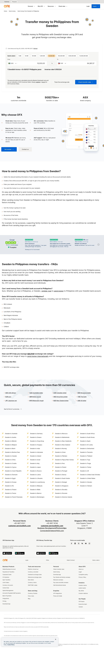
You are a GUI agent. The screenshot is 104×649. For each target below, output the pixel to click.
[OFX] (7, 6)
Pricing (4, 601)
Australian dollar (36, 393)
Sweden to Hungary (36, 445)
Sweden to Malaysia (36, 486)
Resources (51, 6)
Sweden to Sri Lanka (86, 445)
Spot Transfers (6, 579)
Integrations (6, 598)
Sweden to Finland (10, 489)
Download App (6, 603)
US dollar (82, 400)
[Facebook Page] (71, 543)
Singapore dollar (84, 393)
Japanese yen (11, 400)
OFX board (81, 601)
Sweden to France (10, 493)
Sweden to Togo (85, 459)
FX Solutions (6, 577)
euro (8, 397)
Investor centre (83, 585)
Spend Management (8, 590)
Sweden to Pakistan (61, 456)
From (8, 59)
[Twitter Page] (78, 543)
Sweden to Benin (10, 448)
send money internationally (38, 356)
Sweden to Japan (35, 467)
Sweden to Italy (34, 463)
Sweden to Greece (35, 437)
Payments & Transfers (8, 572)
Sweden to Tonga (85, 463)
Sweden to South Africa (87, 433)
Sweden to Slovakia (61, 489)
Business (7, 1)
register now (46, 291)
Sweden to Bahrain (10, 441)
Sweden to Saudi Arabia (62, 478)
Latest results (82, 588)
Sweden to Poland (60, 467)
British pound (35, 397)
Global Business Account (9, 569)
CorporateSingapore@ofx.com (52, 531)
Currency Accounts (8, 585)
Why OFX (40, 6)
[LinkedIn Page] (75, 543)
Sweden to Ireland (35, 456)
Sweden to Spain (85, 441)
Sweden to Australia (11, 433)
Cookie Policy (11, 644)
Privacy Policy (82, 577)
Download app (57, 574)
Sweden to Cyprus (10, 467)
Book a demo (96, 560)
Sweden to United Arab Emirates (90, 474)
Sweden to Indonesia (36, 452)
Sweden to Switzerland (87, 448)
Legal (80, 572)
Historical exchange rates (34, 577)
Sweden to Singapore (61, 486)
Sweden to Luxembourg (37, 482)
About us (81, 569)
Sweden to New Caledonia (63, 441)
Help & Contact (71, 560)
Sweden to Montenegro (37, 497)
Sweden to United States (87, 478)
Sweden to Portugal (61, 471)
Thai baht (82, 397)
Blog (29, 598)
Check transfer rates (58, 569)
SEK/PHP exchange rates (11, 367)
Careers (81, 606)
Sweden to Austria (10, 437)
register (38, 82)
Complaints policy (83, 574)
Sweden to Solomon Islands (63, 497)
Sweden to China (10, 459)
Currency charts (32, 582)
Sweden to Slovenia (61, 493)
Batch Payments (7, 595)
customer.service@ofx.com (19, 526)
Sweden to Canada (11, 456)
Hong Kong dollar (60, 397)
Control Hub (6, 587)
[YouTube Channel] (85, 543)
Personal (14, 1)
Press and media (57, 596)
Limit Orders (6, 582)
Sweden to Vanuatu (86, 482)
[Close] (55, 639)
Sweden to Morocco (61, 433)
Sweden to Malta (35, 489)
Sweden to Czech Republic (13, 471)
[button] (19, 56)
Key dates (81, 590)
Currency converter (33, 572)
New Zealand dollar (60, 400)
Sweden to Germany (36, 433)
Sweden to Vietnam (86, 486)
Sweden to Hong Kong (37, 441)
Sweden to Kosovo (36, 471)
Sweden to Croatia (10, 463)
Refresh (35, 48)
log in (43, 82)
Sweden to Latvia (35, 474)
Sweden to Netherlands (62, 437)
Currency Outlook (32, 593)
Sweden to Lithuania (36, 478)
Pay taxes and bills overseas (60, 582)
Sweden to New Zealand (62, 445)
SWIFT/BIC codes (32, 585)
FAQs (47, 560)
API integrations (57, 593)
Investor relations (83, 593)
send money (59, 291)
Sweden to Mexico (35, 493)
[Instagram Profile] (89, 543)
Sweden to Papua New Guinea (64, 459)
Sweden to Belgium (11, 445)
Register (95, 6)
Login (26, 560)
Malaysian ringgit (36, 400)
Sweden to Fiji (9, 486)
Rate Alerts (31, 579)
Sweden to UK (84, 471)
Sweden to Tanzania (86, 452)
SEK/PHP (31, 354)
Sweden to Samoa (60, 474)
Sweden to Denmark (11, 474)
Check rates (62, 6)
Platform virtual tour (33, 569)
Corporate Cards (7, 574)
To (57, 59)
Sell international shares (59, 585)
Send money (12, 11)
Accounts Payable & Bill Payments (12, 593)
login (31, 180)
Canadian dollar (59, 393)
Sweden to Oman (60, 452)
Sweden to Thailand (86, 456)
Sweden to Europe (10, 482)
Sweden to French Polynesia (13, 497)
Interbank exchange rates (35, 574)
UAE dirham (10, 393)
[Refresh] (6, 48)
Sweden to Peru (60, 463)
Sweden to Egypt (10, 478)
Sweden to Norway (61, 448)
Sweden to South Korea (87, 437)
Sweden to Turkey (85, 467)
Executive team (83, 604)
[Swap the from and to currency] (52, 63)
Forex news (31, 596)
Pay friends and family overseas (61, 577)
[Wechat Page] (82, 543)
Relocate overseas (58, 579)
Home (5, 11)
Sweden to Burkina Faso (12, 452)
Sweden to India (35, 448)
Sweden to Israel (35, 459)
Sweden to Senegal (61, 482)
